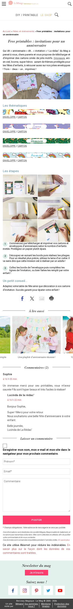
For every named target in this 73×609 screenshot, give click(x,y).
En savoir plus (63, 540)
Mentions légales (46, 605)
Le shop (46, 15)
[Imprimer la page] (51, 298)
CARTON (22, 117)
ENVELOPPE (9, 117)
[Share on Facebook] (22, 299)
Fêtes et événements (23, 31)
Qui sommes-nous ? (31, 605)
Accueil (6, 31)
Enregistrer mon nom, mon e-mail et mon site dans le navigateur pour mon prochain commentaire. (36, 451)
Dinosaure (59, 58)
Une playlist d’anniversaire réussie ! (36, 357)
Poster (36, 520)
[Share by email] (42, 299)
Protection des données (61, 605)
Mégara (19, 604)
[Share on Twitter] (32, 299)
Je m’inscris (36, 572)
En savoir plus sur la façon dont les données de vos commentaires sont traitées (36, 549)
